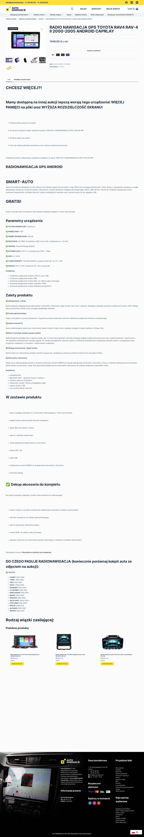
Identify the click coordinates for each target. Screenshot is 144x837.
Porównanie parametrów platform (125, 787)
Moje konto (119, 771)
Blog (117, 781)
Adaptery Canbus (81, 15)
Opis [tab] (9, 79)
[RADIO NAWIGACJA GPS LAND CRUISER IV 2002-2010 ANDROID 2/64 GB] (72, 642)
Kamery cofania (39, 15)
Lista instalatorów (120, 785)
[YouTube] (137, 2)
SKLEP (83, 9)
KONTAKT (96, 9)
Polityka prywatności (121, 773)
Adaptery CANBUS (121, 818)
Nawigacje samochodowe (19, 15)
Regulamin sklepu (120, 779)
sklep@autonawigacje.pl (14, 2)
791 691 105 (31, 2)
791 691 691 (44, 2)
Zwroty (118, 777)
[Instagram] (131, 2)
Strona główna (120, 768)
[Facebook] (126, 2)
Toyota (61, 67)
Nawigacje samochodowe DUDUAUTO (121, 15)
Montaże (118, 783)
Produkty (118, 770)
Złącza (69, 15)
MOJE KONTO (113, 9)
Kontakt (118, 789)
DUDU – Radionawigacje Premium (125, 811)
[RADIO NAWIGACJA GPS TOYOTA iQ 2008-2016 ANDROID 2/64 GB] (117, 642)
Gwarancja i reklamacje (122, 775)
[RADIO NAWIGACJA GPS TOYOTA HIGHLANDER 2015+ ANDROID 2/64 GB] (26, 642)
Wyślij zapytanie (120, 791)
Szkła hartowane (120, 820)
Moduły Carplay (55, 15)
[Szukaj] (72, 9)
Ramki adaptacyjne (97, 15)
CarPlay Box (119, 814)
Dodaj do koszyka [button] (17, 663)
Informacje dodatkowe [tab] (22, 79)
